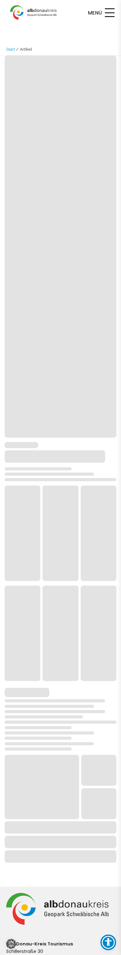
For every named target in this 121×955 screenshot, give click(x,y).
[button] (11, 944)
